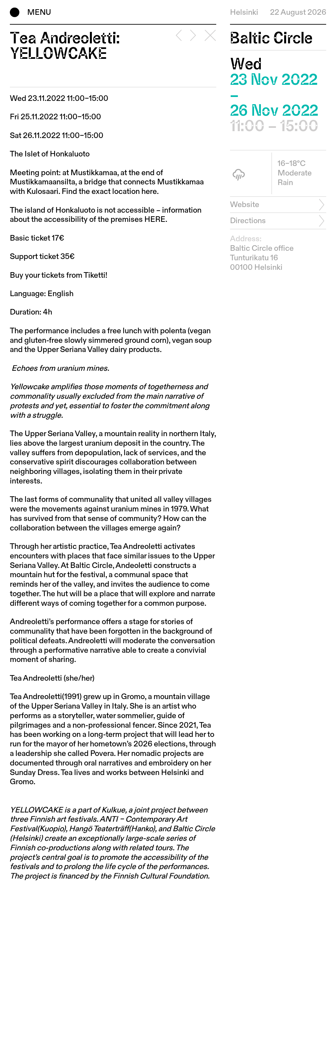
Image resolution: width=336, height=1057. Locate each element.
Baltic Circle (271, 38)
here (149, 192)
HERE (154, 219)
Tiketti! (95, 275)
